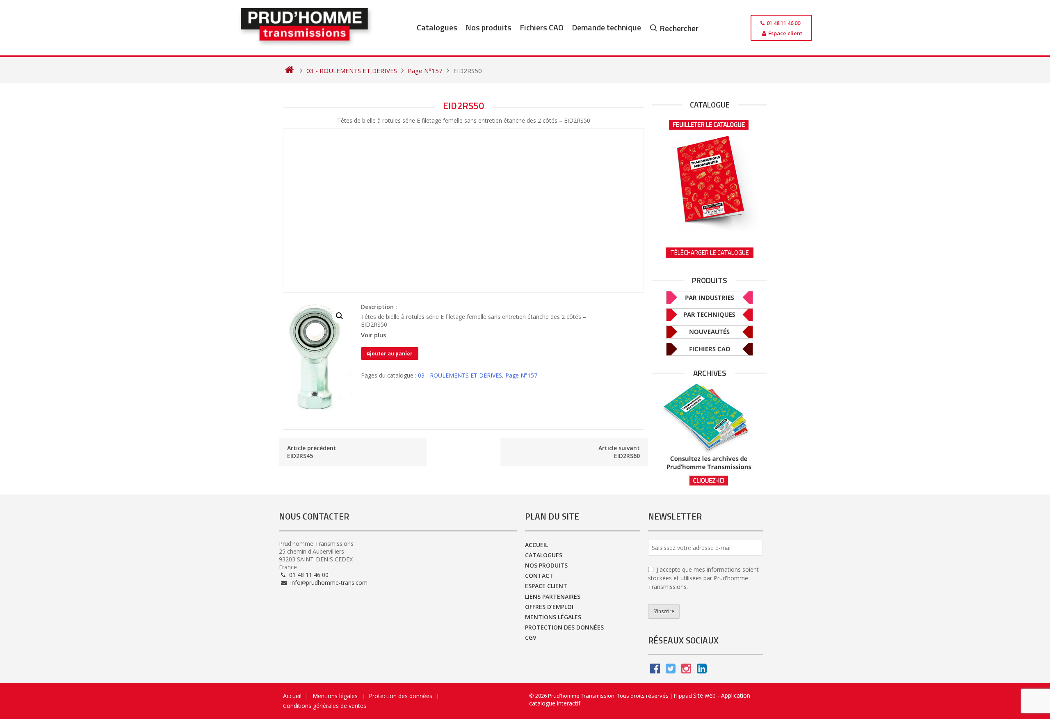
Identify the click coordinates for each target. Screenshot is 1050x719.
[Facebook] (655, 670)
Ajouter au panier (390, 353)
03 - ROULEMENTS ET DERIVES (460, 375)
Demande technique (606, 27)
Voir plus (373, 335)
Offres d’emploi (549, 607)
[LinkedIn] (702, 670)
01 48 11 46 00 (308, 575)
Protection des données (564, 627)
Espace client (546, 586)
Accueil (536, 545)
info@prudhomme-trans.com (328, 582)
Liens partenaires (552, 596)
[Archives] (709, 434)
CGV (530, 637)
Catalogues (437, 27)
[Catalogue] (709, 172)
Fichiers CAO (542, 27)
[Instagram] (686, 670)
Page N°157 (521, 375)
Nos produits (488, 27)
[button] (339, 316)
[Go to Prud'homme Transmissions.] (289, 70)
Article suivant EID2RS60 (619, 452)
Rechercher (679, 28)
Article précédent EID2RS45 (311, 452)
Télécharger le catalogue (709, 252)
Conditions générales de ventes (324, 706)
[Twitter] (671, 670)
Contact (539, 575)
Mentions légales (553, 617)
